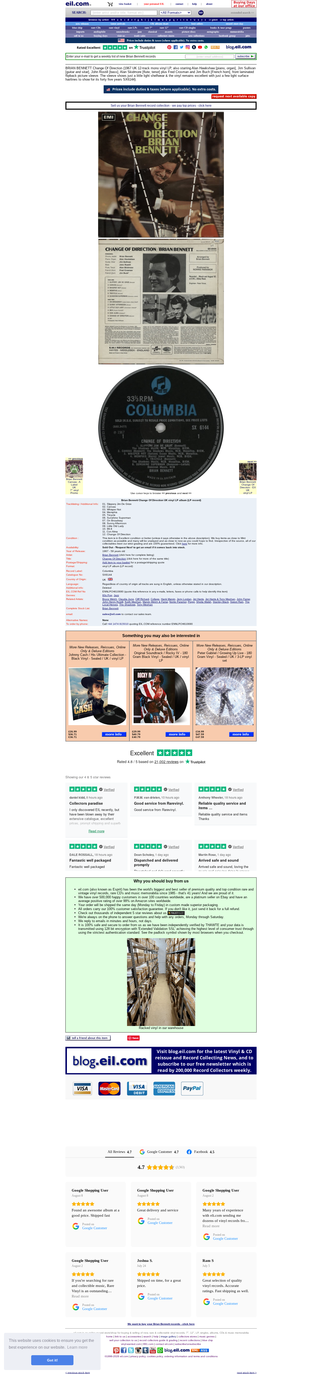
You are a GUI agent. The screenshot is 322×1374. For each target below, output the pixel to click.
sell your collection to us (123, 1340)
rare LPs (132, 27)
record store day (234, 23)
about (209, 4)
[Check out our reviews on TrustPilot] (176, 913)
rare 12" (164, 27)
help (194, 4)
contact (179, 4)
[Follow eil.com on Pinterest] (116, 1352)
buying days (100, 35)
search (147, 1336)
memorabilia (237, 31)
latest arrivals (118, 23)
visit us (121, 35)
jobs (248, 35)
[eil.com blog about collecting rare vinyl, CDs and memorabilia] (161, 1073)
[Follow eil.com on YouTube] (153, 1352)
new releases (82, 23)
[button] (230, 1088)
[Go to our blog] (239, 48)
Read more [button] (211, 1226)
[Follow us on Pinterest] (169, 48)
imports (80, 31)
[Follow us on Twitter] (182, 48)
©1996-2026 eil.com (116, 1356)
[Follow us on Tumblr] (194, 48)
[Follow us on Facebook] (176, 48)
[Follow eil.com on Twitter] (131, 1352)
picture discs (188, 31)
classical (152, 31)
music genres (207, 1336)
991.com (148, 1344)
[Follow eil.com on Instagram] (138, 1352)
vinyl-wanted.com (131, 1344)
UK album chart (159, 23)
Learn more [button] (77, 1347)
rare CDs (96, 27)
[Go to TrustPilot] (116, 49)
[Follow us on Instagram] (188, 48)
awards (169, 31)
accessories (134, 1336)
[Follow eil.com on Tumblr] (145, 1352)
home (109, 1336)
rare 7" (148, 27)
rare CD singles (187, 27)
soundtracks (123, 31)
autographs (213, 31)
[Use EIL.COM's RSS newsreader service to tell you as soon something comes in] (200, 1351)
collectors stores (166, 35)
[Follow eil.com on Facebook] (123, 1352)
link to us (120, 1336)
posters (247, 27)
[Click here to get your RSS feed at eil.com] (215, 48)
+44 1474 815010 (118, 624)
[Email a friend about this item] (88, 1039)
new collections (196, 35)
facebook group (227, 35)
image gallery (168, 1336)
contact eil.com (164, 1344)
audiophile (99, 31)
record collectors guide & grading (158, 1340)
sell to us (79, 35)
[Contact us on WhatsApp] (206, 48)
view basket (125, 4)
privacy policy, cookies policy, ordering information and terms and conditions (174, 1356)
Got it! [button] (52, 1360)
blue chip (77, 27)
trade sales (139, 35)
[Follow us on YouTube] (200, 48)
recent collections (190, 1340)
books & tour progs (221, 27)
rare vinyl (114, 27)
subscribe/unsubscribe (188, 1344)
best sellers (197, 23)
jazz (140, 31)
